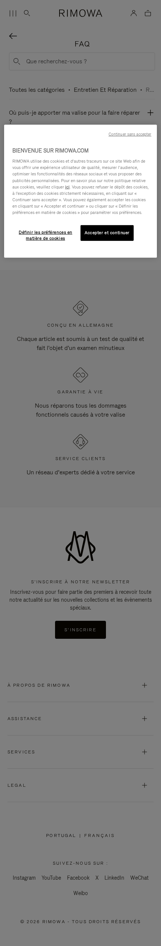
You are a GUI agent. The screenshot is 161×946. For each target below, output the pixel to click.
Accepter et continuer (107, 233)
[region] (80, 191)
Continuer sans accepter (130, 134)
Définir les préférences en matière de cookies (45, 235)
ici (67, 187)
